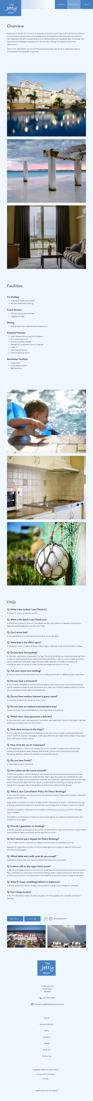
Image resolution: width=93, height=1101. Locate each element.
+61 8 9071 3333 (48, 998)
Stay (86, 4)
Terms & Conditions (59, 810)
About (46, 1018)
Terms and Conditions (46, 1074)
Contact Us (46, 1056)
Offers (46, 1031)
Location (46, 1037)
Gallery (46, 1043)
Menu (62, 4)
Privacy (46, 1079)
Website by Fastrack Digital (46, 1090)
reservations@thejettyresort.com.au (49, 1004)
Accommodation (46, 1024)
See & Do (46, 1050)
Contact (74, 4)
